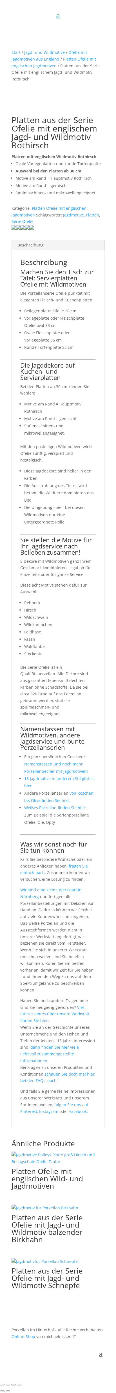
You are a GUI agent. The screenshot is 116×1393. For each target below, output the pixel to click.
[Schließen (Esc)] (19, 1384)
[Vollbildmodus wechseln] (8, 1384)
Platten (92, 215)
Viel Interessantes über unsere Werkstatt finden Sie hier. (55, 1014)
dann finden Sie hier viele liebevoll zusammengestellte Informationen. (49, 1053)
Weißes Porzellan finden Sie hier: (55, 807)
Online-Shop (23, 1336)
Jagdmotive (73, 215)
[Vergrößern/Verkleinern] (2, 1384)
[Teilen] (13, 1384)
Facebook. (78, 1111)
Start (16, 52)
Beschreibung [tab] (30, 245)
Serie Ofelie (23, 221)
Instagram (49, 1111)
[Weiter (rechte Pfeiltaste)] (8, 1391)
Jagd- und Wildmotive (44, 52)
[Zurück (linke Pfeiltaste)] (2, 1391)
